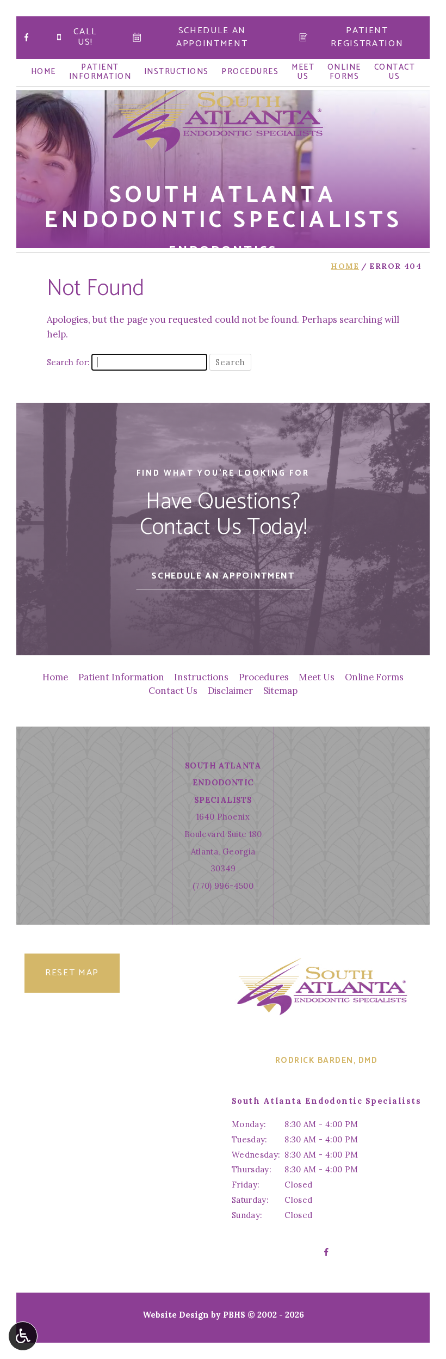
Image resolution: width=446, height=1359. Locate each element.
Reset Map (72, 973)
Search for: (68, 362)
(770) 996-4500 (223, 886)
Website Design (176, 1314)
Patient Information (121, 677)
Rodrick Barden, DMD (326, 1060)
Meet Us (316, 677)
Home (43, 72)
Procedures (249, 72)
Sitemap (280, 691)
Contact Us (172, 691)
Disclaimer (230, 691)
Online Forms (374, 677)
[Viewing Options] (23, 1336)
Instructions (176, 72)
